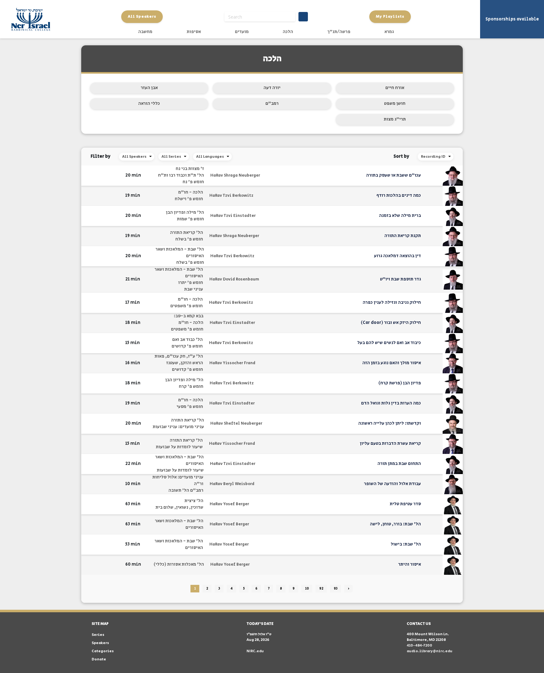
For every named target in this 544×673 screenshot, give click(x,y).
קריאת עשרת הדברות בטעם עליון (390, 443)
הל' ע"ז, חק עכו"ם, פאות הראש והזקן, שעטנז (179, 359)
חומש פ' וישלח (189, 199)
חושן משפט (394, 103)
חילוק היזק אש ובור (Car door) (391, 323)
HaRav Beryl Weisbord (232, 484)
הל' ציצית (193, 501)
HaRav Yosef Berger (229, 504)
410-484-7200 (419, 645)
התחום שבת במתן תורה (399, 464)
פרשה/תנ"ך (338, 32)
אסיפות (194, 32)
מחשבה (145, 32)
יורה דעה (272, 88)
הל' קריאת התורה (186, 232)
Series (98, 634)
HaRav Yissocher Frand (232, 363)
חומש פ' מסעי (190, 407)
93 (335, 588)
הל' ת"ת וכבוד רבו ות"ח (181, 175)
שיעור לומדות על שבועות (179, 447)
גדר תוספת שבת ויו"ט (400, 279)
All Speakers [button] (142, 16)
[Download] (108, 175)
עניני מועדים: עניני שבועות (178, 427)
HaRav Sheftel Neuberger (236, 424)
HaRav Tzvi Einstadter (233, 216)
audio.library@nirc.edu (429, 651)
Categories (103, 651)
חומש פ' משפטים (186, 306)
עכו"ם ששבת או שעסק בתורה (393, 175)
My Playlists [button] (390, 16)
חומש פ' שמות (190, 219)
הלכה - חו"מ (190, 192)
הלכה (288, 32)
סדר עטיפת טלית (405, 504)
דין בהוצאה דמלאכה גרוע (397, 256)
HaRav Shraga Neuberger (235, 175)
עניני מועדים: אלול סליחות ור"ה (177, 480)
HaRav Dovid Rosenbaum (234, 279)
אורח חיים (394, 88)
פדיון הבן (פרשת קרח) (399, 383)
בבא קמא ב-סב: (188, 316)
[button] (116, 175)
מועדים (242, 32)
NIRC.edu (255, 651)
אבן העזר (149, 88)
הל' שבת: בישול (406, 544)
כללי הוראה (149, 103)
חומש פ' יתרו (190, 283)
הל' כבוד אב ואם (187, 339)
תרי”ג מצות (395, 119)
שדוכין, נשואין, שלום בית (179, 507)
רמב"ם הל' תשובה (185, 490)
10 (307, 588)
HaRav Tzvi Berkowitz (231, 196)
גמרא (389, 32)
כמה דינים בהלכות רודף (399, 195)
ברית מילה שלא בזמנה (400, 215)
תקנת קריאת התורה (402, 236)
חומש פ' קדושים (187, 346)
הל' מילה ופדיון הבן (185, 212)
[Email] (89, 175)
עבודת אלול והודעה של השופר (392, 484)
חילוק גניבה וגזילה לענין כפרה (392, 302)
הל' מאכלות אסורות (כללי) (179, 564)
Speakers (100, 643)
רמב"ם (272, 103)
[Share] (99, 175)
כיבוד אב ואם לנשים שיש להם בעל (389, 343)
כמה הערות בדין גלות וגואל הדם (391, 403)
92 (321, 588)
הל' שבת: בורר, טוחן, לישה (395, 524)
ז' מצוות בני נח (190, 169)
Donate (99, 659)
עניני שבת (193, 289)
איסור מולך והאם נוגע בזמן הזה (391, 363)
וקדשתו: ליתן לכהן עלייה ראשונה (389, 423)
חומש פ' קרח (191, 386)
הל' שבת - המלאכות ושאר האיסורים (180, 252)
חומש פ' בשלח (189, 239)
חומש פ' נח (193, 182)
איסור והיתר (409, 564)
